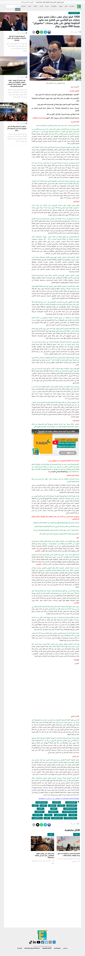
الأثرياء (61, 805)
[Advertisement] (50, 885)
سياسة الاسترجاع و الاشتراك (32, 948)
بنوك (29, 6)
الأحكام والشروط (46, 948)
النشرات (23, 6)
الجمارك (52, 805)
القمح (53, 808)
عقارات (35, 6)
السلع (35, 805)
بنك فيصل (39, 812)
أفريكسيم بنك (71, 802)
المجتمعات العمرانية (69, 812)
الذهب (41, 6)
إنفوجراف (53, 6)
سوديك (48, 815)
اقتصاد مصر (71, 805)
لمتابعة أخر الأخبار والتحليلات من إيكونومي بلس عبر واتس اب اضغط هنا (59, 798)
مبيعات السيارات (70, 818)
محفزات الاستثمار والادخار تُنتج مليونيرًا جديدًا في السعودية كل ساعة (16, 128)
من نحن (65, 948)
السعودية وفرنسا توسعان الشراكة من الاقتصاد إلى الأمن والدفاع (16, 38)
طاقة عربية (37, 815)
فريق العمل (57, 948)
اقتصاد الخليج (42, 802)
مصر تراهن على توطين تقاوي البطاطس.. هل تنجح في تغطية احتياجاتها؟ (44, 856)
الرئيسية (72, 6)
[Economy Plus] (79, 6)
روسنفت (72, 815)
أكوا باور (56, 802)
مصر (47, 818)
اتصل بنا (19, 948)
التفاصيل (37, 551)
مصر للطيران (37, 818)
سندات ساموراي (60, 815)
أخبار (66, 6)
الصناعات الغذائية (70, 808)
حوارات (61, 6)
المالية (40, 808)
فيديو (47, 6)
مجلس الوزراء (57, 818)
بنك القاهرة (53, 812)
